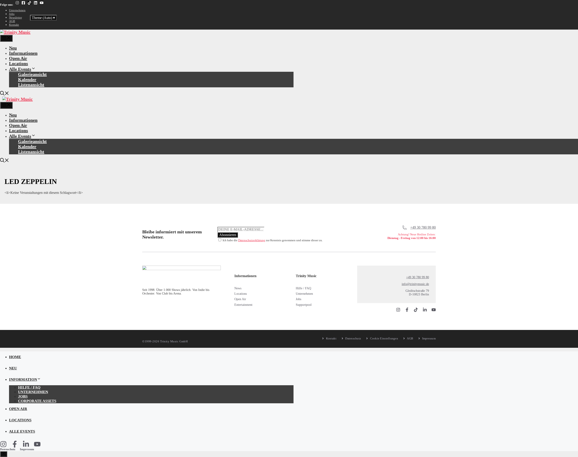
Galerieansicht (32, 74)
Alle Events (20, 69)
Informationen (23, 53)
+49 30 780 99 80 (423, 227)
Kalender (27, 79)
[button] (4, 93)
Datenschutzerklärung (251, 240)
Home (15, 357)
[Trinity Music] (15, 32)
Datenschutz (7, 449)
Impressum (27, 449)
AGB (12, 21)
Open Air (18, 58)
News (237, 288)
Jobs (11, 14)
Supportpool (304, 304)
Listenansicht (31, 84)
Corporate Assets (37, 401)
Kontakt (14, 24)
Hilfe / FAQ (303, 288)
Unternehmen (17, 10)
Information (23, 379)
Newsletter (15, 17)
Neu (13, 47)
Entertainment (243, 304)
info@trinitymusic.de (415, 284)
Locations (18, 63)
